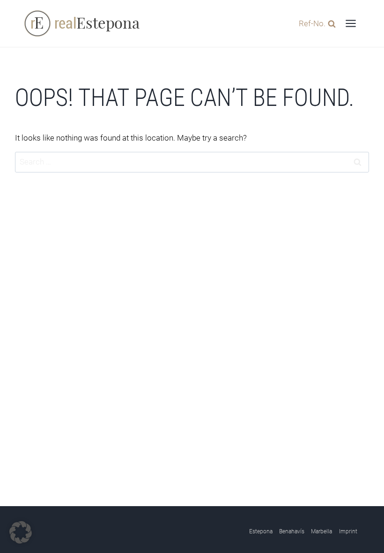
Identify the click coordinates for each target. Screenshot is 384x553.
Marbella (321, 531)
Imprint (348, 531)
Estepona (261, 531)
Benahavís (291, 531)
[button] (20, 532)
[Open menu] (350, 23)
